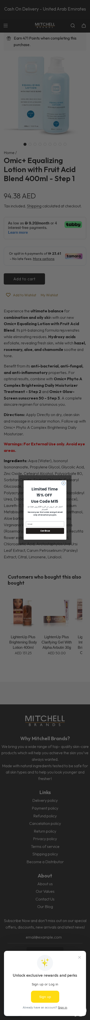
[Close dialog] (64, 483)
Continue (45, 531)
